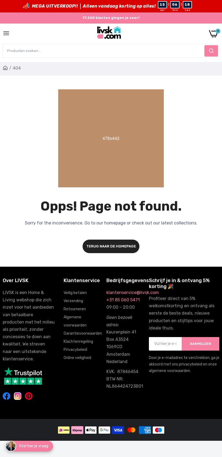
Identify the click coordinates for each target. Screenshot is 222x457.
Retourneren (75, 309)
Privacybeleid (75, 349)
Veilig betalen (75, 292)
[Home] (5, 68)
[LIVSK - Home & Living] (109, 33)
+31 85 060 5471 (123, 299)
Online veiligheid (77, 357)
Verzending (73, 301)
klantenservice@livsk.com (132, 292)
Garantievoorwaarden (83, 333)
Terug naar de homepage (111, 246)
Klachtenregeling (78, 341)
